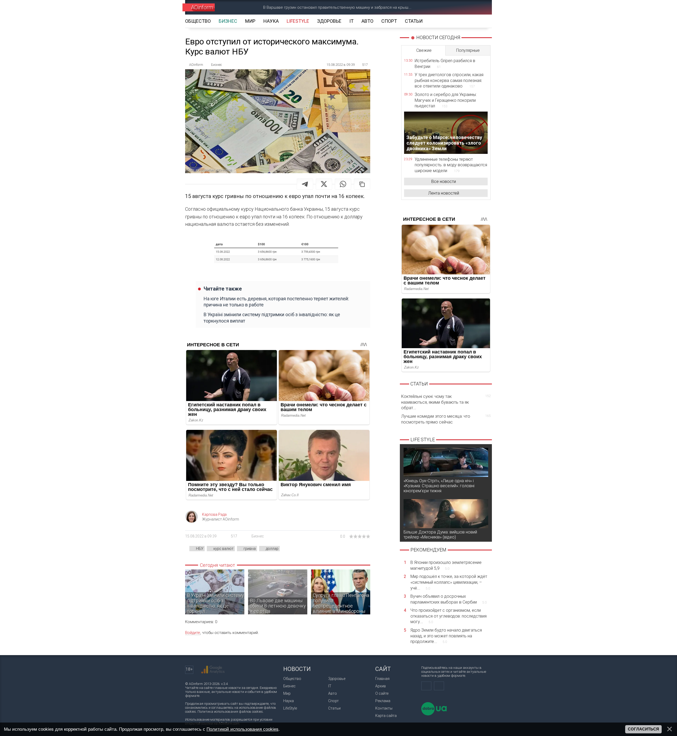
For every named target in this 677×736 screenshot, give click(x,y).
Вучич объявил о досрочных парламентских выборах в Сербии (448, 599)
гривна (250, 548)
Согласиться (643, 729)
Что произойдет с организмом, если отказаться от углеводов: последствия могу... (448, 616)
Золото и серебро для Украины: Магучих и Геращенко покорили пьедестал (446, 100)
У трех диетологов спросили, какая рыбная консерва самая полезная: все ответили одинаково (449, 80)
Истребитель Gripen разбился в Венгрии (445, 63)
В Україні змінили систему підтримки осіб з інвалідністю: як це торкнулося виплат (272, 317)
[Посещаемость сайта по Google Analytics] (213, 670)
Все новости (443, 181)
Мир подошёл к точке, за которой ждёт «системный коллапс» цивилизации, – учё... (448, 582)
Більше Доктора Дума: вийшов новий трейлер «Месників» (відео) (440, 535)
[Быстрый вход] (461, 7)
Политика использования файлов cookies (230, 712)
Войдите (192, 632)
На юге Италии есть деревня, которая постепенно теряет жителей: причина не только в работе (276, 301)
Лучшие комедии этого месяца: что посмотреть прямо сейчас (446, 419)
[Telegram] (305, 184)
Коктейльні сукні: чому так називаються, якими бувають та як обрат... (446, 402)
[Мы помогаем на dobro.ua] (434, 714)
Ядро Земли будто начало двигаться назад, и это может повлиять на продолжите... (446, 636)
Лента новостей (443, 193)
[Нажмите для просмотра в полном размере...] (278, 253)
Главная (382, 679)
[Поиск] (480, 7)
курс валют (223, 548)
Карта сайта (386, 716)
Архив (380, 686)
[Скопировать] (362, 184)
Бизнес (257, 536)
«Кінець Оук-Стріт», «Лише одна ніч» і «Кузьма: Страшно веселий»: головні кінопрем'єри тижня (439, 485)
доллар (272, 548)
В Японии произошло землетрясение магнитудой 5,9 (446, 565)
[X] (324, 184)
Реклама (382, 701)
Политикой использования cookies (242, 729)
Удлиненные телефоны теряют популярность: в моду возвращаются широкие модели (451, 165)
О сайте (381, 693)
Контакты (383, 708)
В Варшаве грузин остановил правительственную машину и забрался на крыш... (337, 7)
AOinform (202, 7)
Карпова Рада (214, 514)
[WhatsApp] (343, 184)
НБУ (199, 548)
